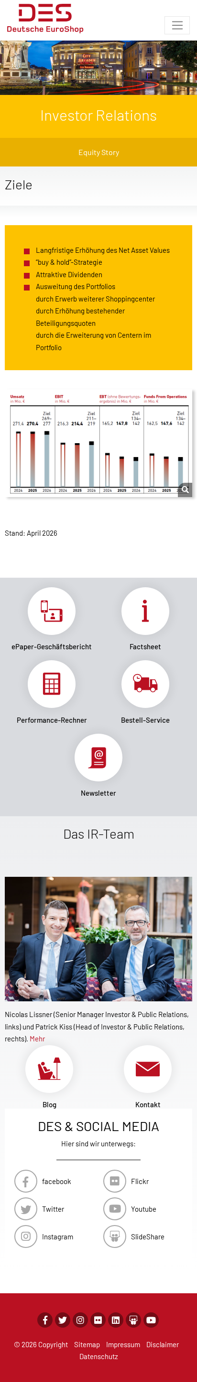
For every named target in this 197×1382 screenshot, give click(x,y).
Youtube (143, 1209)
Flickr (140, 1181)
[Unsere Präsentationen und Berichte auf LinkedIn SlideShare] (133, 1320)
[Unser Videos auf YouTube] (151, 1320)
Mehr (37, 1038)
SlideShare (147, 1236)
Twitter (53, 1209)
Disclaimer (162, 1344)
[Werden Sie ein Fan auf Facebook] (45, 1320)
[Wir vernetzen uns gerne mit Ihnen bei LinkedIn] (115, 1320)
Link (52, 619)
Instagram (57, 1236)
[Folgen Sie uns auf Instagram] (80, 1320)
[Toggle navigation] (177, 25)
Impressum (123, 1344)
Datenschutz (98, 1356)
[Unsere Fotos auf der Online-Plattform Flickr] (98, 1320)
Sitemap (87, 1344)
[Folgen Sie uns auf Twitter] (62, 1320)
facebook (56, 1181)
